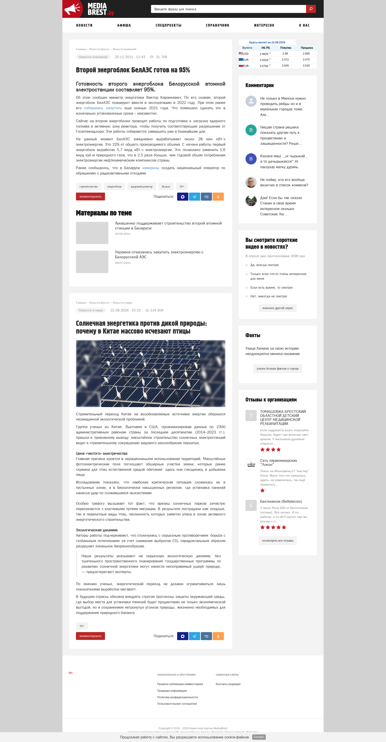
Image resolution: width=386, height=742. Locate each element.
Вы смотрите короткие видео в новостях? (271, 243)
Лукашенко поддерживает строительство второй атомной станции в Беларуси (168, 225)
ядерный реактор (142, 186)
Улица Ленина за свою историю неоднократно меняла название (272, 351)
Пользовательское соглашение (177, 703)
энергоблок (114, 186)
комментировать (90, 196)
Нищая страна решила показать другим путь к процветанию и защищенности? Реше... (281, 135)
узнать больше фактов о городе (278, 368)
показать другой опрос (277, 308)
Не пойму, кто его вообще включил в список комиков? (284, 182)
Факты (252, 335)
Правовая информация (172, 690)
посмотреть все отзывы (277, 540)
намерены (150, 168)
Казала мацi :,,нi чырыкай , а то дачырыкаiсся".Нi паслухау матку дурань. (283, 161)
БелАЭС (166, 186)
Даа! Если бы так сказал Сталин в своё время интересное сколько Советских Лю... (281, 205)
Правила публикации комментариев (180, 684)
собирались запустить (103, 108)
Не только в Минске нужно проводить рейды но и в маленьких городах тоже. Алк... (283, 106)
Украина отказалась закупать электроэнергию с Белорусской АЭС (159, 254)
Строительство (89, 186)
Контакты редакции (228, 684)
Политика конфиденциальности (177, 697)
